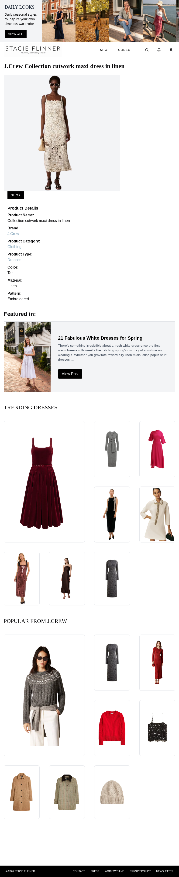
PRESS (95, 871)
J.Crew (13, 234)
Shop (105, 50)
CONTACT (79, 871)
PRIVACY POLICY (140, 871)
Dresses (14, 260)
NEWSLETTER (164, 871)
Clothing (14, 247)
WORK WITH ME (114, 871)
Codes (124, 50)
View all (15, 34)
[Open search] (147, 50)
